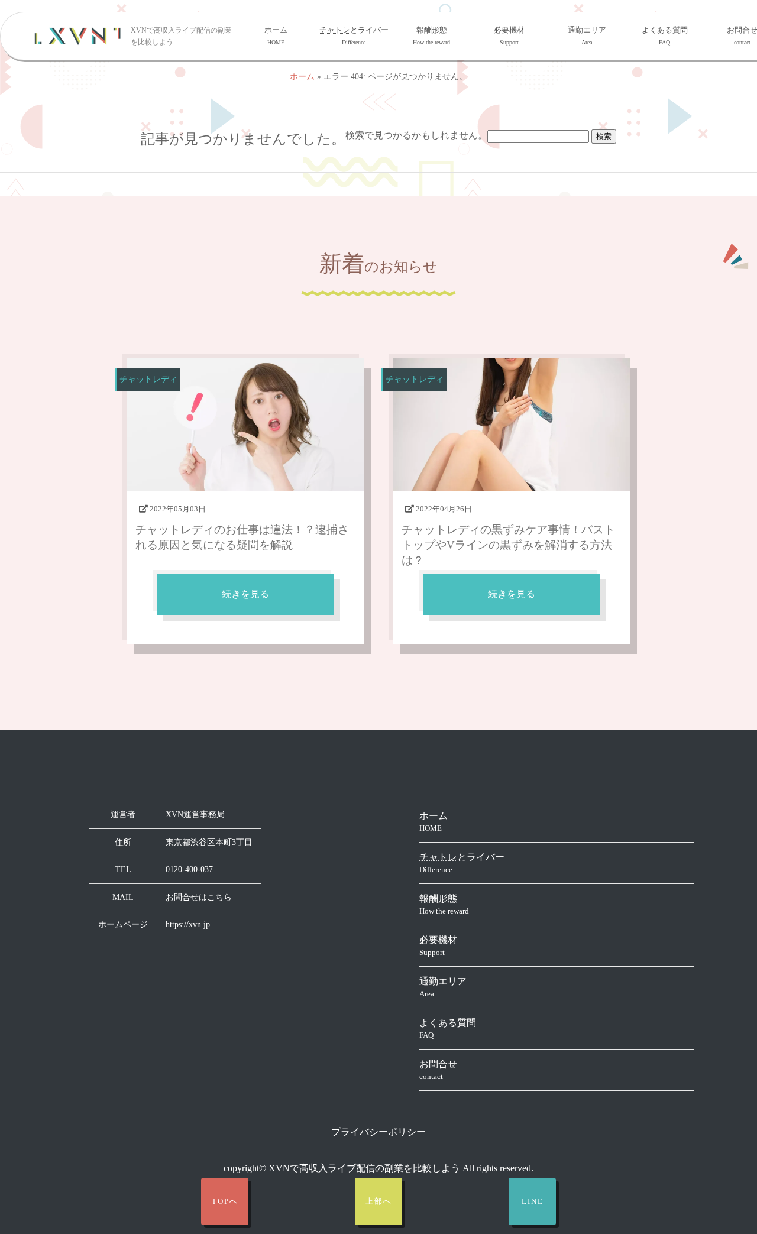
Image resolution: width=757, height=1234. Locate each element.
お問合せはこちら (199, 897)
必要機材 (509, 35)
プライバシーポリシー (378, 1132)
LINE (533, 1201)
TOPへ (225, 1201)
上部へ (378, 1201)
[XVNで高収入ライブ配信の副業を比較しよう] (77, 36)
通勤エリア (587, 35)
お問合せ (438, 1070)
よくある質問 (665, 35)
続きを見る (245, 594)
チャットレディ (148, 379)
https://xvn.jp (188, 924)
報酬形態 (431, 35)
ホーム (275, 35)
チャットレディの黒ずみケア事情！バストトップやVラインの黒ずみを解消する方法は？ (508, 544)
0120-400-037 (189, 869)
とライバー (354, 35)
